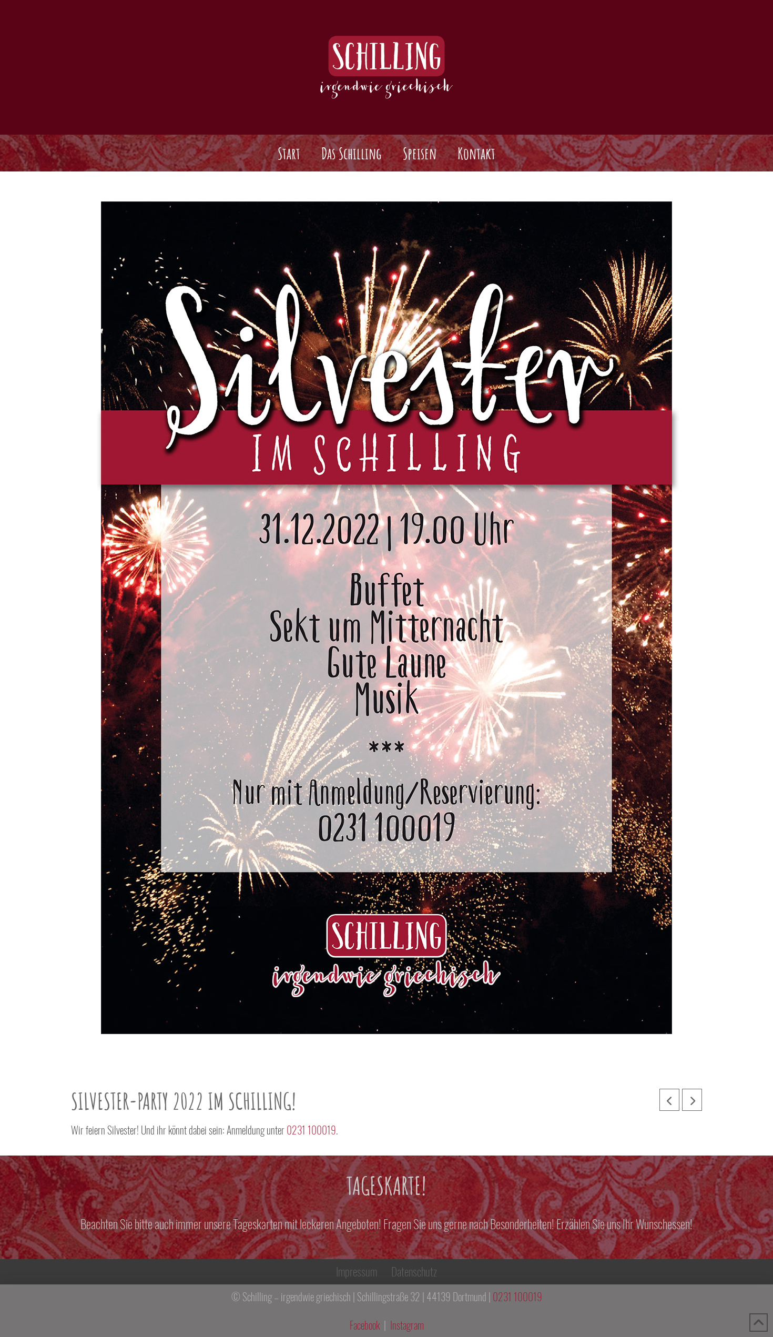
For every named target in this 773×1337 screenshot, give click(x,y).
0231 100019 (311, 1130)
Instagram (407, 1325)
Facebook (365, 1325)
